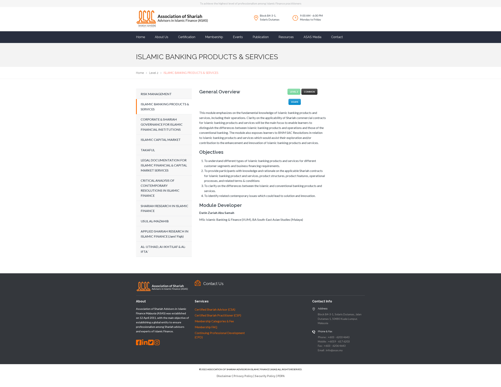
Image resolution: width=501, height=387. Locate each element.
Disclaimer (224, 376)
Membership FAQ (206, 327)
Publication (261, 37)
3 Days (294, 102)
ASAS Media (312, 37)
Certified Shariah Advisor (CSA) (215, 309)
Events (238, 37)
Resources (286, 37)
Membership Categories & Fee (214, 321)
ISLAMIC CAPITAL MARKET (161, 139)
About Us (161, 37)
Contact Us (213, 283)
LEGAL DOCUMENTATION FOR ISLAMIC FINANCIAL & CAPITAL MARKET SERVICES (164, 165)
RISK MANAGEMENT (156, 94)
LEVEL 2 (294, 91)
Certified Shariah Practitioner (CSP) (218, 315)
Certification (186, 37)
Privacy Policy (243, 376)
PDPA (281, 376)
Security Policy (265, 376)
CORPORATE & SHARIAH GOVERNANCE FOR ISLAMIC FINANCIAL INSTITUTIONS (162, 124)
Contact (337, 37)
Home (140, 37)
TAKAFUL (148, 150)
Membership (214, 37)
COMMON (309, 91)
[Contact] (198, 283)
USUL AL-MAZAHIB (155, 221)
